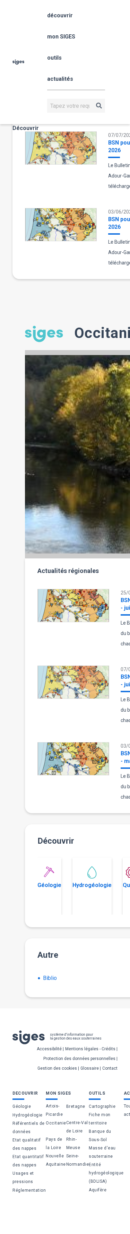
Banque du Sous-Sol (100, 1135)
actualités (60, 79)
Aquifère (97, 1190)
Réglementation (29, 1190)
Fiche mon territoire (100, 1119)
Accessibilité (49, 1048)
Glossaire (89, 1068)
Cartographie (102, 1106)
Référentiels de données (28, 1127)
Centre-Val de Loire (77, 1126)
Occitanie (56, 1123)
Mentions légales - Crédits (90, 1048)
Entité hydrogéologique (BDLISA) (106, 1173)
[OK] (99, 106)
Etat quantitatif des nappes (28, 1160)
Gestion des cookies (57, 1068)
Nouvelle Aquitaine (56, 1160)
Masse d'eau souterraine (102, 1152)
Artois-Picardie (54, 1110)
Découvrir (25, 128)
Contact (110, 1068)
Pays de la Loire (54, 1143)
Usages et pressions (23, 1177)
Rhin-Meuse (73, 1143)
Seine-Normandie (77, 1160)
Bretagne (75, 1106)
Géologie (49, 885)
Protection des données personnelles (79, 1058)
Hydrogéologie (92, 885)
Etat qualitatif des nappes (26, 1144)
